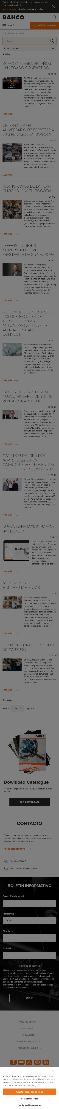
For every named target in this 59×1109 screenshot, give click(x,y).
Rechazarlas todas (29, 1098)
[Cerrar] (53, 1071)
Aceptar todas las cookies (29, 1092)
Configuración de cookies (29, 1105)
